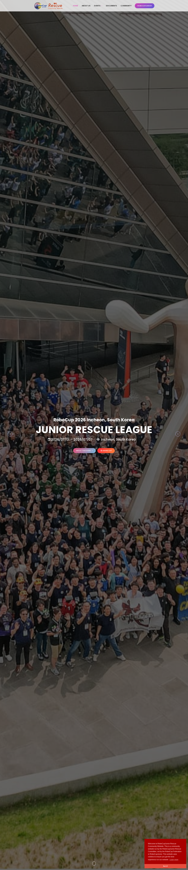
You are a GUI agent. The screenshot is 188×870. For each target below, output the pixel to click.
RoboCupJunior (145, 6)
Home (75, 5)
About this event (83, 451)
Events (97, 5)
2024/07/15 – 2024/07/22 (70, 439)
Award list (107, 451)
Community (126, 5)
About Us (86, 5)
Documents (111, 5)
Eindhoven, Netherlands (118, 439)
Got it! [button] (165, 866)
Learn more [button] (174, 860)
